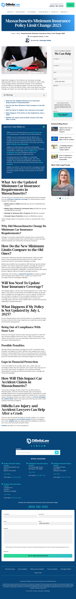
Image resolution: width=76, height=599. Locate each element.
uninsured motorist (26, 274)
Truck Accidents (52, 569)
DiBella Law (13, 421)
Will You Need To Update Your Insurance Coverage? (25, 110)
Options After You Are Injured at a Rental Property (65, 130)
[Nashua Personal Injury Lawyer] (2, 484)
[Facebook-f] (31, 446)
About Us (10, 12)
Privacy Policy (29, 590)
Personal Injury (20, 12)
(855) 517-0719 (56, 6)
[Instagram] (39, 446)
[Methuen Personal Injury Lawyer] (52, 463)
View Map (7, 474)
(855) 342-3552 (38, 507)
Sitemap (35, 590)
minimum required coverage (17, 199)
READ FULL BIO (57, 192)
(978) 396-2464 (66, 477)
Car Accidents (32, 12)
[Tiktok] (42, 446)
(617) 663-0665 (16, 477)
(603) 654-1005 (16, 498)
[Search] (57, 452)
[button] (57, 198)
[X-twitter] (34, 446)
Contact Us (54, 12)
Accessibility (41, 590)
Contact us (5, 425)
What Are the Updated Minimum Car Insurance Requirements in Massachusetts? (23, 101)
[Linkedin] (36, 446)
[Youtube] (44, 446)
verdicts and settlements (19, 144)
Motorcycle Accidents (37, 569)
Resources (64, 12)
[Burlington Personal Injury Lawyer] (27, 463)
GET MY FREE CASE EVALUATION (63, 115)
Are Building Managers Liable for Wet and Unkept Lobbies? (66, 148)
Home (13, 33)
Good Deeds (47, 590)
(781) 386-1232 (40, 475)
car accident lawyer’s (24, 419)
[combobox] (35, 452)
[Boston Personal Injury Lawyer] (2, 463)
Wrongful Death (66, 569)
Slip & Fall (38, 573)
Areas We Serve (43, 12)
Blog (18, 33)
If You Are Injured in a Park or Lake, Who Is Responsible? (65, 157)
